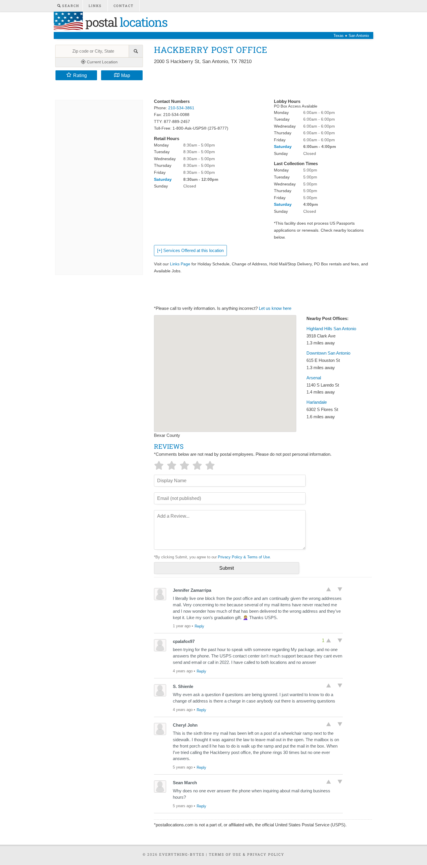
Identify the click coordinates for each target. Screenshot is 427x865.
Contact (124, 5)
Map (125, 75)
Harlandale (316, 402)
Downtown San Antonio (328, 353)
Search (70, 5)
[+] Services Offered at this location (190, 250)
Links (95, 5)
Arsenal (313, 378)
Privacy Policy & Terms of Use (244, 557)
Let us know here (275, 308)
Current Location (102, 62)
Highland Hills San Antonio (331, 328)
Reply (199, 626)
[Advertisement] (259, 82)
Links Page (180, 264)
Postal (125, 22)
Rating (80, 75)
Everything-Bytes (181, 854)
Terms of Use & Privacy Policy (246, 854)
